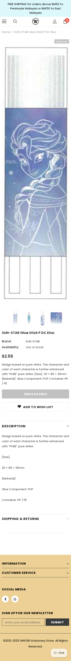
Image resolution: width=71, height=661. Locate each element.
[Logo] (35, 21)
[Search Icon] (15, 21)
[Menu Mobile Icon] (4, 21)
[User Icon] (55, 22)
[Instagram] (15, 599)
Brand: (7, 341)
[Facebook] (5, 599)
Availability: (10, 347)
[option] (35, 172)
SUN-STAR (33, 341)
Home (6, 32)
